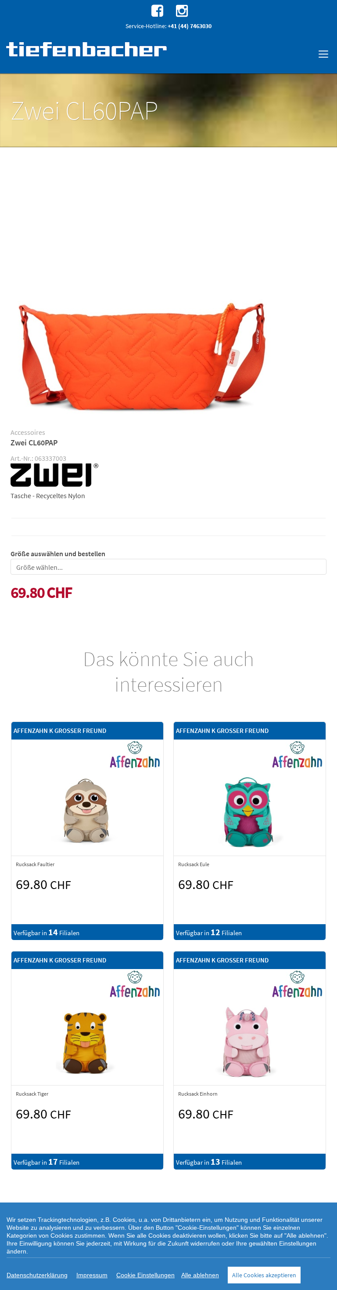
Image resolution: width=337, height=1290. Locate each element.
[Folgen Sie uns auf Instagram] (181, 10)
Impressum (92, 1275)
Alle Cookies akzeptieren (264, 1275)
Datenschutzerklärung (37, 1275)
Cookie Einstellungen (145, 1275)
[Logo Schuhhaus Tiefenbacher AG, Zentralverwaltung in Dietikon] (87, 49)
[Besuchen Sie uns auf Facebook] (156, 10)
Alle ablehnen (200, 1275)
